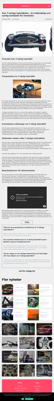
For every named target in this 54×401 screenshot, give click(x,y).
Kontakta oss (37, 392)
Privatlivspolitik (29, 398)
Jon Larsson (15, 19)
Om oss (37, 388)
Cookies (37, 390)
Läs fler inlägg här (27, 271)
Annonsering (37, 386)
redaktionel (48, 19)
